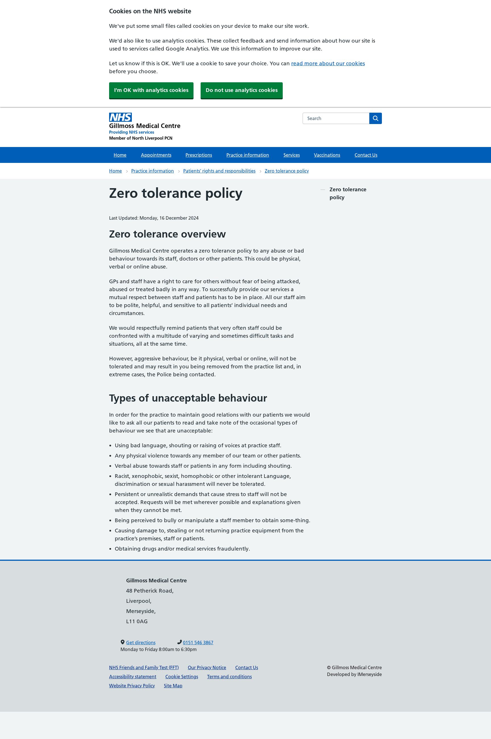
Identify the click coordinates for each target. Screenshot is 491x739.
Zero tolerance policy (287, 171)
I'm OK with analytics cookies (151, 90)
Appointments (156, 155)
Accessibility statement (132, 676)
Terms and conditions (229, 676)
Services (292, 155)
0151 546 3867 (198, 642)
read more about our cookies (328, 63)
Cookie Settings (181, 676)
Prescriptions (199, 155)
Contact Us (366, 155)
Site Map (173, 685)
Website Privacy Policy (132, 685)
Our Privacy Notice (207, 667)
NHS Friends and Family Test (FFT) (144, 667)
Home (120, 155)
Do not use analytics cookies (242, 90)
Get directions (140, 642)
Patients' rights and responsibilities (219, 171)
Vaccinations (327, 155)
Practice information (247, 155)
